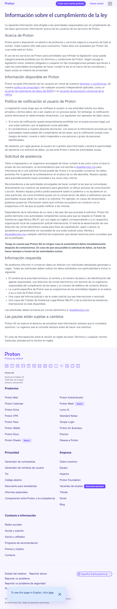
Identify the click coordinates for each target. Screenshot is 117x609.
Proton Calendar (14, 403)
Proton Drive (12, 409)
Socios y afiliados (15, 536)
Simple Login (67, 421)
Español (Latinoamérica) (94, 574)
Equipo (64, 467)
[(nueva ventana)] (7, 366)
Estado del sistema (15, 573)
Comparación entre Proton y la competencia (30, 498)
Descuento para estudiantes (21, 486)
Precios (64, 434)
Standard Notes (68, 415)
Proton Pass (11, 421)
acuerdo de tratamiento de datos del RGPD (29, 91)
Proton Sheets (13, 440)
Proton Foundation (70, 479)
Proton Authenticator (71, 397)
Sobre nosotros (68, 461)
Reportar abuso (38, 573)
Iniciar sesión (97, 3)
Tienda (63, 492)
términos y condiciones (93, 83)
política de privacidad (26, 87)
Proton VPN (11, 415)
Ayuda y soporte (14, 530)
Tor (7, 473)
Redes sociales (13, 524)
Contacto (10, 555)
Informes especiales (16, 492)
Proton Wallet (12, 428)
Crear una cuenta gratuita (71, 3)
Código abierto (13, 479)
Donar (63, 498)
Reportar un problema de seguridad (25, 583)
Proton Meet (67, 403)
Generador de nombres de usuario (24, 467)
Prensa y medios (14, 548)
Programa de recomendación (21, 542)
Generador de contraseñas (20, 461)
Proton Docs (12, 434)
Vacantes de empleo (71, 486)
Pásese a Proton (69, 440)
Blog (62, 504)
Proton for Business (71, 428)
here (51, 592)
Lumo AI (64, 409)
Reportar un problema (17, 578)
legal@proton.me (86, 166)
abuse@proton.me (15, 234)
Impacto (64, 473)
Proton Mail (11, 397)
